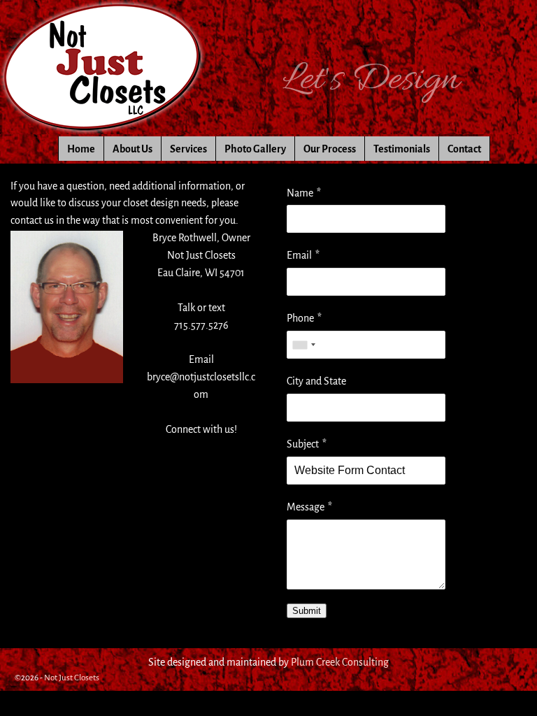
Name (300, 193)
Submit (306, 611)
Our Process (329, 149)
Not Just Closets (71, 677)
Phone (300, 318)
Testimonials (401, 149)
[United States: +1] (303, 344)
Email (299, 255)
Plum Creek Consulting (340, 662)
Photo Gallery (255, 149)
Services (188, 149)
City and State (316, 381)
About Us (132, 149)
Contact (464, 149)
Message (305, 507)
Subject (303, 444)
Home (81, 149)
